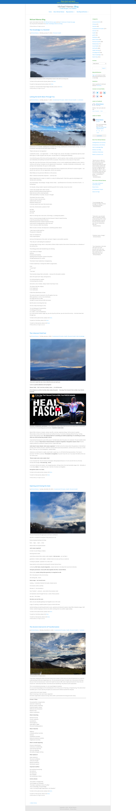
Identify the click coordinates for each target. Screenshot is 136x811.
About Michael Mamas (58, 11)
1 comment (81, 630)
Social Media (95, 46)
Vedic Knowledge (80, 336)
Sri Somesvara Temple (97, 189)
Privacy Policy (73, 809)
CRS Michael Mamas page (50, 22)
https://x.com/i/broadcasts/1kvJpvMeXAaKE (102, 128)
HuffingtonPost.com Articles (99, 142)
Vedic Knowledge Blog (97, 147)
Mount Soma (95, 39)
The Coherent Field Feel (38, 333)
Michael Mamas (35, 33)
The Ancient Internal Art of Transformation (44, 627)
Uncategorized (95, 52)
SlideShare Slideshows (97, 152)
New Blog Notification (82, 11)
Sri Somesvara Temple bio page (67, 22)
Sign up (94, 75)
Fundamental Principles (58, 100)
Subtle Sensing (96, 50)
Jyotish (94, 35)
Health (66, 100)
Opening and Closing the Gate (40, 486)
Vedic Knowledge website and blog (54, 23)
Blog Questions (69, 11)
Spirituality (95, 48)
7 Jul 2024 (98, 121)
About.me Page (96, 191)
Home (50, 11)
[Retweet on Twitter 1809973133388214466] (99, 131)
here (54, 81)
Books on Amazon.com (97, 154)
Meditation (95, 37)
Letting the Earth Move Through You (42, 97)
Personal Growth (57, 33)
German (94, 30)
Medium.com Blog (96, 149)
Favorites (94, 26)
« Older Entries (33, 803)
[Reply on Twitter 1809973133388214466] (97, 131)
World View (95, 57)
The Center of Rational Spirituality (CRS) (97, 184)
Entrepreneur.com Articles (98, 145)
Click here (99, 85)
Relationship (95, 43)
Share (102, 111)
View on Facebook (95, 111)
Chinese (94, 24)
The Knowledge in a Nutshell (39, 30)
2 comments (80, 100)
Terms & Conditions (64, 809)
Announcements (96, 22)
